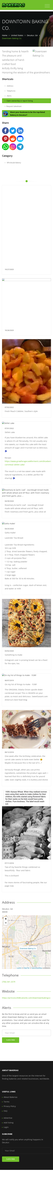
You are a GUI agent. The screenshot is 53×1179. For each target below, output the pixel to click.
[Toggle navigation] (47, 6)
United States (17, 35)
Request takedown (14, 106)
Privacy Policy (10, 1106)
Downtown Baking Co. (28, 948)
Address (9, 86)
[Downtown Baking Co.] (27, 943)
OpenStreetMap (37, 968)
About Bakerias (10, 1097)
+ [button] (6, 919)
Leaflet (19, 968)
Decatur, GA (32, 35)
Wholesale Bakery (13, 162)
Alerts (8, 96)
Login (6, 1127)
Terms (6, 1101)
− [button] (6, 923)
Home (4, 35)
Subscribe (10, 1040)
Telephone (10, 91)
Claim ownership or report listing (19, 101)
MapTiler (27, 968)
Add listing (8, 1122)
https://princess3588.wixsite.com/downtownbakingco (26, 998)
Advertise (8, 1118)
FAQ (5, 1111)
